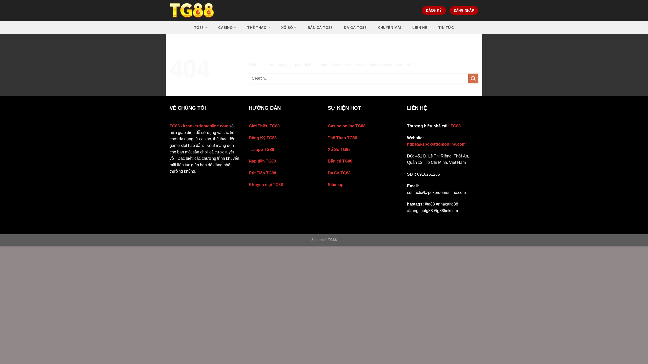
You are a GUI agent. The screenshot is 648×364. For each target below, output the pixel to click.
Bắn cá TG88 (320, 28)
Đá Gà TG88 (339, 173)
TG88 (456, 126)
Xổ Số (287, 28)
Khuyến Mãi (389, 28)
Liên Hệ (419, 28)
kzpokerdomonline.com (205, 126)
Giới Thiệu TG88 (264, 126)
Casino (225, 28)
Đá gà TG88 (355, 28)
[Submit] (473, 78)
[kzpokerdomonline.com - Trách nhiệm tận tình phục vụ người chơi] (192, 10)
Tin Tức (446, 28)
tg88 (199, 28)
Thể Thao (257, 28)
